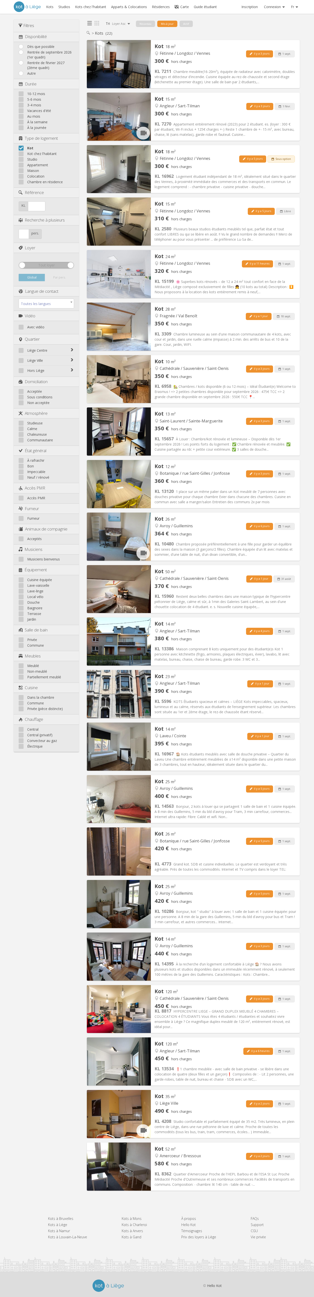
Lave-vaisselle (38, 585)
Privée (32, 639)
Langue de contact (41, 291)
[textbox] (46, 303)
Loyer (30, 248)
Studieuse (35, 423)
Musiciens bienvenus (43, 559)
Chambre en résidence (45, 182)
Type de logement (41, 138)
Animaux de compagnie (46, 529)
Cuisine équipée (39, 579)
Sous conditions (39, 397)
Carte (184, 6)
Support (257, 1224)
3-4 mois (34, 105)
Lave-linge (35, 591)
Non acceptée (38, 402)
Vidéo (30, 316)
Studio (32, 159)
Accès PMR (35, 488)
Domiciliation (36, 381)
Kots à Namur (59, 1230)
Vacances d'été (39, 110)
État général (35, 450)
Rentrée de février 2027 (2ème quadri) (46, 65)
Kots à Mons (132, 1218)
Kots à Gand (131, 1237)
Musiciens (33, 549)
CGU (254, 1230)
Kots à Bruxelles (60, 1218)
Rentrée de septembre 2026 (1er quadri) (49, 54)
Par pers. (59, 277)
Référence (34, 192)
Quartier (32, 339)
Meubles (33, 656)
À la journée (36, 127)
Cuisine (31, 687)
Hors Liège (35, 370)
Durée (31, 84)
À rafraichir (35, 460)
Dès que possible (40, 46)
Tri (116, 23)
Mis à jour (167, 24)
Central (33, 729)
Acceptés (34, 538)
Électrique (35, 746)
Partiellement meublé (44, 677)
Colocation (35, 176)
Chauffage (34, 719)
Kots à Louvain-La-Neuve (67, 1237)
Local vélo (35, 596)
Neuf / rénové (38, 477)
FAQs (255, 1218)
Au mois (33, 116)
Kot (30, 148)
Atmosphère (36, 413)
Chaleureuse (37, 434)
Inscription (249, 6)
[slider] (22, 265)
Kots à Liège (57, 1224)
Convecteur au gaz (42, 740)
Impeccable (36, 471)
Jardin (31, 619)
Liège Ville (35, 360)
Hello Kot (188, 1224)
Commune (35, 645)
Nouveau (145, 24)
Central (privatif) (39, 735)
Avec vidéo (35, 327)
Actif (186, 24)
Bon (30, 466)
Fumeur (32, 508)
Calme (32, 428)
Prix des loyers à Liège (198, 1237)
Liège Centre (37, 350)
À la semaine (37, 122)
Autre (31, 73)
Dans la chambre (40, 697)
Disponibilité (36, 36)
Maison (33, 170)
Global (32, 277)
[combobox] (46, 303)
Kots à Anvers (132, 1230)
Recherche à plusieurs (45, 220)
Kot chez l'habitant (42, 153)
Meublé (33, 665)
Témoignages (191, 1230)
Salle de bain (36, 630)
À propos (188, 1218)
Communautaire (40, 440)
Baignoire (34, 608)
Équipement (36, 569)
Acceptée (34, 391)
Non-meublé (37, 671)
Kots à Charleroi (134, 1224)
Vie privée (258, 1237)
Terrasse (34, 613)
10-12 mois (36, 93)
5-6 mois (34, 99)
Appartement (37, 165)
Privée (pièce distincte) (45, 708)
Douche (33, 602)
